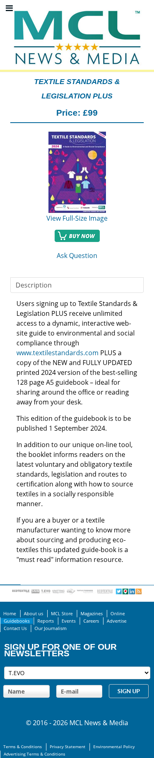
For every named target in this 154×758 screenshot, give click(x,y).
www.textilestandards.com (57, 352)
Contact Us (15, 628)
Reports (45, 621)
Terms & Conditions (22, 746)
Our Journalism (50, 628)
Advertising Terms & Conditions (34, 754)
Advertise (116, 621)
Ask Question (77, 255)
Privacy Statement (67, 746)
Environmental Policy (114, 746)
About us (33, 613)
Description (34, 285)
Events (69, 621)
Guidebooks (17, 621)
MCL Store (62, 613)
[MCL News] (77, 8)
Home (9, 613)
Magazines (91, 613)
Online (117, 613)
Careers (91, 621)
